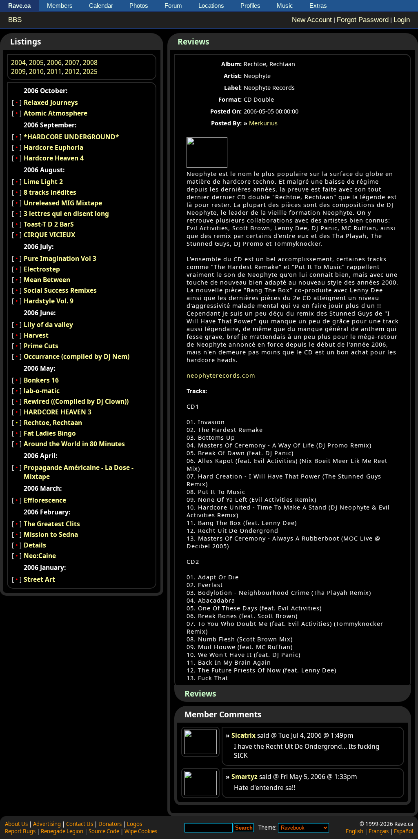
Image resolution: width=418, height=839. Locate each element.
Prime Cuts (41, 345)
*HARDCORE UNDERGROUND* (71, 136)
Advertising (47, 824)
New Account (312, 20)
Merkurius (263, 123)
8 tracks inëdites (50, 192)
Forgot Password (363, 20)
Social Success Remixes (60, 290)
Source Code (104, 831)
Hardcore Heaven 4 (54, 158)
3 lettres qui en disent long (66, 213)
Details (35, 545)
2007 (72, 62)
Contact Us (79, 824)
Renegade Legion (62, 831)
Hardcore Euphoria (53, 147)
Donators (110, 824)
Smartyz (244, 776)
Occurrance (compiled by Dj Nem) (76, 356)
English (354, 831)
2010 (36, 71)
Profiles (250, 5)
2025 (90, 71)
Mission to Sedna (51, 534)
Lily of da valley (48, 324)
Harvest (36, 335)
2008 (90, 62)
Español (403, 831)
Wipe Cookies (141, 831)
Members (60, 5)
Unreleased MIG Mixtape (63, 202)
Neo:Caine (40, 555)
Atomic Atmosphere (55, 113)
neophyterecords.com (221, 375)
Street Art (39, 579)
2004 (18, 62)
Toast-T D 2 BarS (49, 224)
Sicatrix (243, 735)
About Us (16, 824)
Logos (134, 824)
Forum (173, 5)
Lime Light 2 (43, 181)
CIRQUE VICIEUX (49, 234)
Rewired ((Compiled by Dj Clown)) (76, 401)
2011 (54, 71)
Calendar (101, 5)
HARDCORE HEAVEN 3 (57, 411)
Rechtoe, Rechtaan (53, 422)
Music (285, 5)
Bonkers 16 (41, 380)
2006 (54, 62)
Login (402, 20)
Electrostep (42, 269)
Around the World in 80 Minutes (74, 443)
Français (379, 831)
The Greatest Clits (52, 523)
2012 (72, 71)
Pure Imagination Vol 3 (60, 258)
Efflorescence (45, 500)
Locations (211, 5)
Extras (318, 5)
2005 (36, 62)
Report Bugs (20, 831)
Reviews (193, 41)
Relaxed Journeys (51, 102)
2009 (18, 71)
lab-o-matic (42, 390)
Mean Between (47, 279)
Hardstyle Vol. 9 (48, 300)
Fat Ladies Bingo (50, 433)
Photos (138, 5)
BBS (15, 20)
